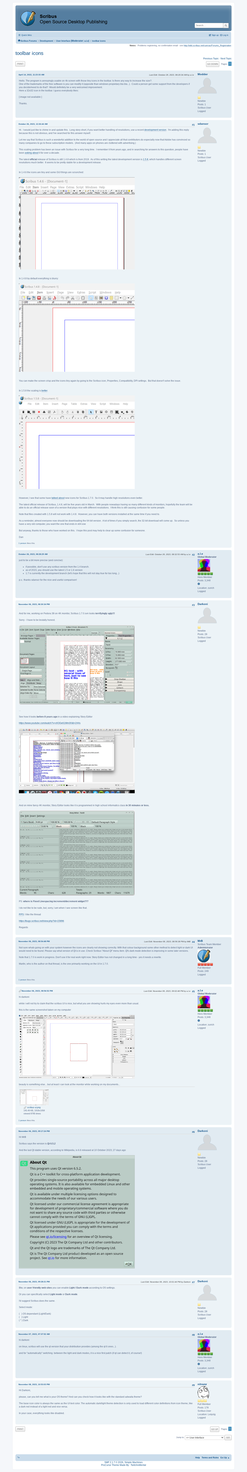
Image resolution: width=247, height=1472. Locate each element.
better (44, 390)
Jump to (180, 1437)
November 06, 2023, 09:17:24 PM (34, 1131)
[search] (226, 25)
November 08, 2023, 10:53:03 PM (34, 1384)
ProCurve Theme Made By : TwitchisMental (123, 1465)
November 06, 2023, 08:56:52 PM (37, 991)
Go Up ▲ (225, 1457)
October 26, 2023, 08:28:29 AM (33, 554)
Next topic (226, 58)
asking (28, 152)
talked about (58, 498)
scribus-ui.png (34, 1107)
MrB (200, 940)
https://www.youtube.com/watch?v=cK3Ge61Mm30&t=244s (49, 723)
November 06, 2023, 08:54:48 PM (34, 941)
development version (155, 130)
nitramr (202, 1384)
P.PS (21, 914)
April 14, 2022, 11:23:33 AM (31, 75)
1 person (22, 543)
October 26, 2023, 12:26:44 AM (33, 124)
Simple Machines (133, 1462)
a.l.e (86, 41)
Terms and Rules (210, 1457)
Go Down (212, 63)
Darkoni (203, 604)
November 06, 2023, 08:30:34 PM (34, 604)
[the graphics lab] (199, 584)
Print (20, 63)
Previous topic (211, 58)
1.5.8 (145, 159)
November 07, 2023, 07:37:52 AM (34, 1334)
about (35, 152)
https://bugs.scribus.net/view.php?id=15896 (41, 921)
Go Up (214, 1429)
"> (18, 1457)
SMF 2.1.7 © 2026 (113, 1462)
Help (197, 1457)
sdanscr (203, 123)
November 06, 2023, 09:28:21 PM (34, 1282)
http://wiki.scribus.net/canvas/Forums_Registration (207, 45)
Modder (203, 74)
